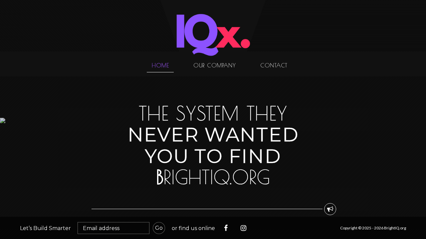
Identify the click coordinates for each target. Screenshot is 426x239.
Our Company (214, 65)
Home (160, 65)
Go (159, 228)
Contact (274, 65)
